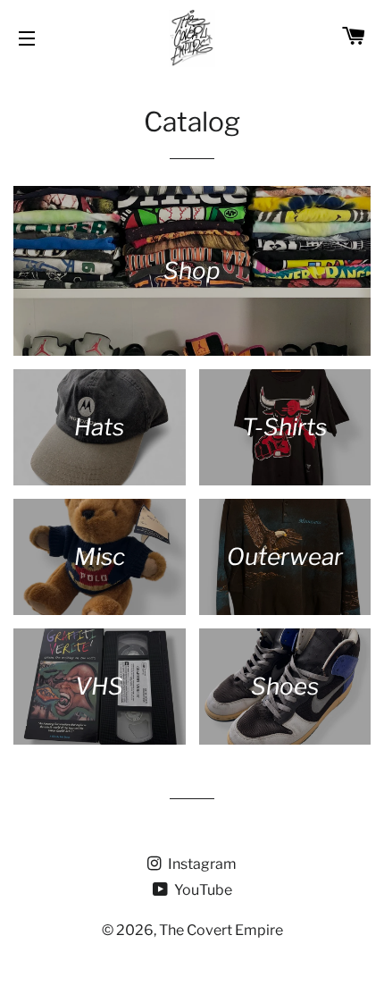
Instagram (201, 863)
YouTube (201, 889)
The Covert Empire (221, 930)
